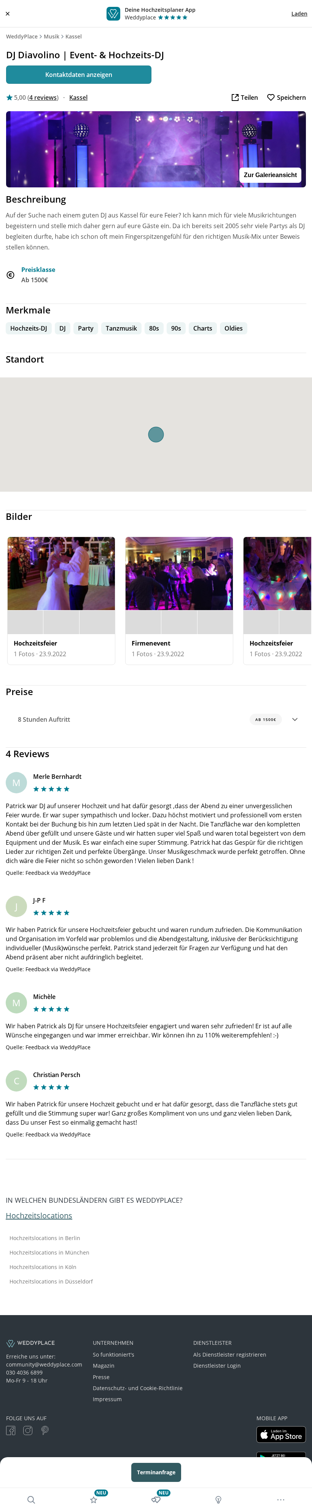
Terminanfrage (156, 1472)
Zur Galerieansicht (270, 175)
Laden (299, 13)
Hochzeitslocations (39, 1215)
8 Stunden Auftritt (147, 719)
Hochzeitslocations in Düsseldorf (51, 1281)
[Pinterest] (44, 1431)
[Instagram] (27, 1431)
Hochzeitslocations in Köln (43, 1267)
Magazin (104, 1365)
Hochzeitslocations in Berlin (45, 1238)
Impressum (107, 1399)
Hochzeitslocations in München (49, 1252)
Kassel (73, 36)
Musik (51, 36)
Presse (101, 1377)
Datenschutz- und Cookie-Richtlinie (138, 1388)
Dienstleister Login (217, 1365)
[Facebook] (10, 1431)
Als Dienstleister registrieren (229, 1354)
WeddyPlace (22, 36)
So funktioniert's (113, 1354)
